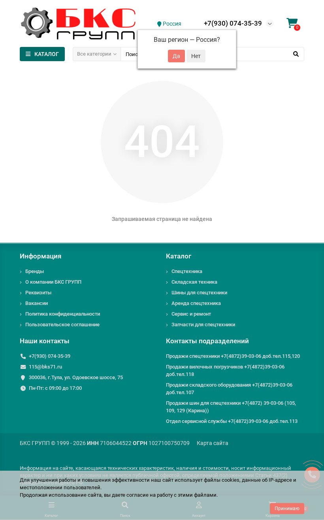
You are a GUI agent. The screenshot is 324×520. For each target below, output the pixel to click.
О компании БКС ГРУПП (53, 282)
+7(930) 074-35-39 (233, 23)
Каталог (178, 256)
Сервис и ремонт (191, 314)
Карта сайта (212, 443)
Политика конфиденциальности (62, 314)
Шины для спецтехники (199, 293)
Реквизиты (38, 293)
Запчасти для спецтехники (203, 324)
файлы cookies (221, 480)
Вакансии (36, 303)
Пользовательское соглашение (62, 324)
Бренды (34, 271)
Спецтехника (186, 271)
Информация (40, 256)
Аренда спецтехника (196, 303)
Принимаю (287, 508)
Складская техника (194, 282)
